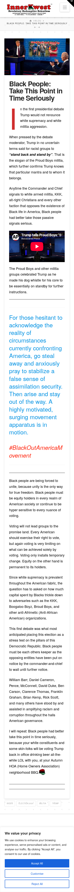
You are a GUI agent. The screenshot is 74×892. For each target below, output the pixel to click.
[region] (37, 859)
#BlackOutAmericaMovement (35, 451)
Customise (37, 873)
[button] (65, 7)
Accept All (37, 863)
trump (55, 803)
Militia (42, 803)
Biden (10, 803)
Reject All (37, 884)
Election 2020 (26, 803)
